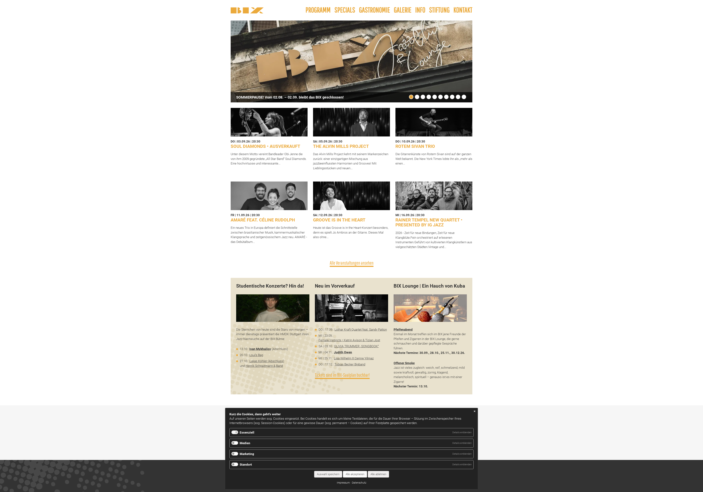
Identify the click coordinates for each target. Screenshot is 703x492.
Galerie (402, 9)
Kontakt (462, 9)
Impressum (343, 482)
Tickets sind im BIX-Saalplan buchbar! (342, 375)
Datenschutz (359, 482)
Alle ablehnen (378, 474)
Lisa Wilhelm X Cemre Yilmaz (354, 358)
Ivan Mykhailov (260, 349)
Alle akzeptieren (355, 474)
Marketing (247, 454)
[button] (463, 58)
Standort (246, 464)
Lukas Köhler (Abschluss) (266, 361)
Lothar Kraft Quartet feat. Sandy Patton (360, 329)
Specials (344, 9)
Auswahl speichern (328, 474)
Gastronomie (374, 9)
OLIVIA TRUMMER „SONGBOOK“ (356, 346)
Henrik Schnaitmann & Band (264, 366)
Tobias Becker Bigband (349, 364)
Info (420, 9)
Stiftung (439, 9)
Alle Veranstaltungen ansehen (351, 263)
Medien (245, 443)
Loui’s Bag (256, 355)
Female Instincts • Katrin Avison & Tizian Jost (349, 340)
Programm (318, 9)
